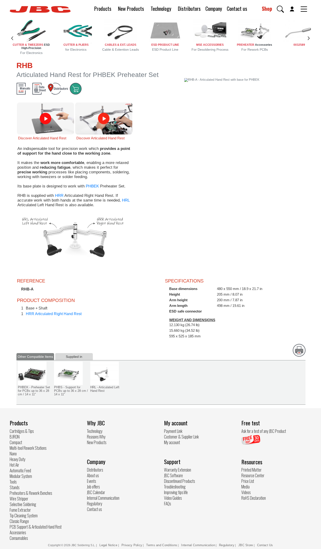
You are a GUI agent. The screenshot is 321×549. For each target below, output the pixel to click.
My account (172, 442)
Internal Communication (103, 498)
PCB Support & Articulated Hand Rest (36, 527)
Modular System (21, 476)
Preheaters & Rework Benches (31, 493)
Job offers (93, 487)
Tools (13, 482)
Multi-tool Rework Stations (28, 448)
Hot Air (14, 465)
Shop (267, 8)
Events (91, 481)
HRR (59, 195)
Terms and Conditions (161, 545)
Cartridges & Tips (22, 431)
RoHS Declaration (253, 498)
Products (102, 8)
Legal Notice (108, 545)
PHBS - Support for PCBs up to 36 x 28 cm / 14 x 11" (71, 390)
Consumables (19, 538)
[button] (280, 9)
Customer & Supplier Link (181, 437)
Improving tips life (176, 492)
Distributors (189, 8)
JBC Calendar (96, 492)
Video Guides (173, 498)
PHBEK (93, 186)
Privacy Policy (131, 545)
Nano (13, 453)
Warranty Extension (177, 470)
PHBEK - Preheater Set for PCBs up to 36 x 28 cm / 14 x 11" (34, 390)
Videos (246, 492)
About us (93, 475)
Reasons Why (96, 437)
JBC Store (245, 545)
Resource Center (252, 475)
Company (213, 8)
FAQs (167, 503)
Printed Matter (251, 470)
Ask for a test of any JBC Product (263, 431)
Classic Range (19, 521)
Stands (14, 487)
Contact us (237, 8)
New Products (131, 8)
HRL (125, 200)
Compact (16, 442)
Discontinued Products (179, 481)
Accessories (18, 532)
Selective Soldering (23, 504)
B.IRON (15, 437)
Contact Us (265, 545)
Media (245, 487)
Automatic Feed (20, 470)
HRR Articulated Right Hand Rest (54, 314)
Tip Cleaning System (24, 515)
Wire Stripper (19, 499)
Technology (161, 8)
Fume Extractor (20, 510)
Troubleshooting (175, 487)
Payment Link (173, 431)
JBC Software (173, 475)
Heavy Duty (17, 459)
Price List (247, 481)
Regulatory (94, 503)
